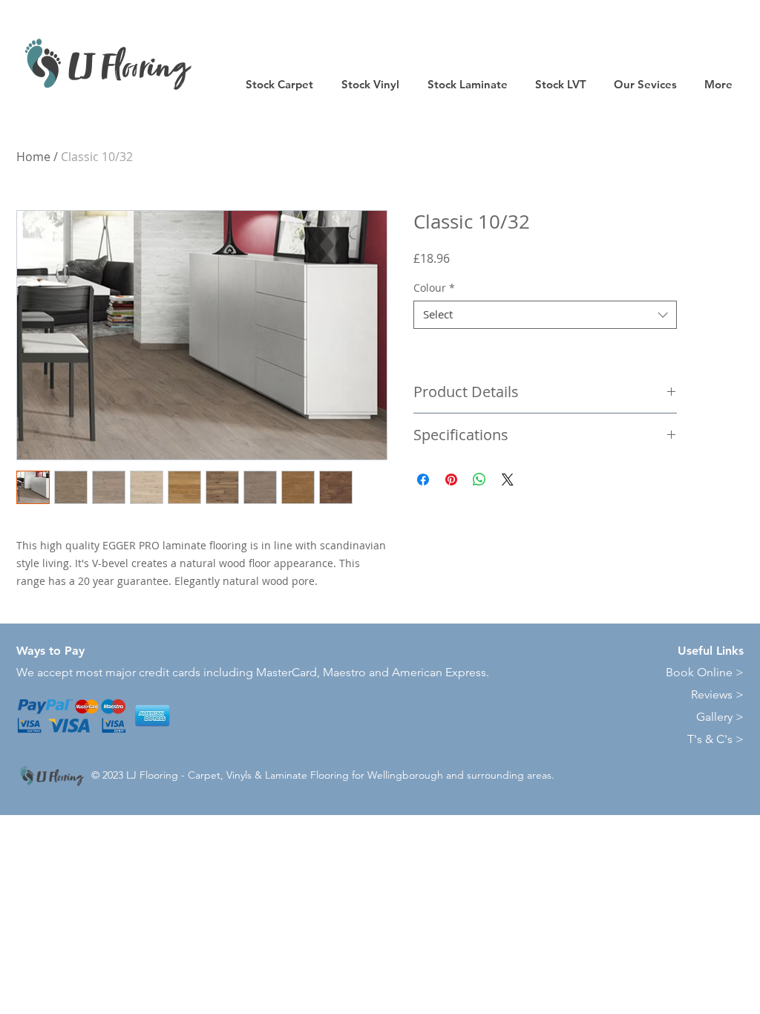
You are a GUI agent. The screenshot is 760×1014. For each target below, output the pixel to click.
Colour (434, 288)
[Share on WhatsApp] (479, 479)
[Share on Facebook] (423, 479)
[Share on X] (508, 479)
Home (33, 156)
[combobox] (545, 315)
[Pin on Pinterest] (451, 479)
